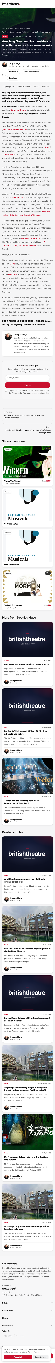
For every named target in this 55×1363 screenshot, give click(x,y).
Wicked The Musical (12, 481)
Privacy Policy (33, 1352)
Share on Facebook (31, 72)
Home (4, 28)
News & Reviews (16, 28)
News (28, 28)
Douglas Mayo (20, 334)
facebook (20, 1336)
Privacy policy (17, 393)
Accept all (18, 1357)
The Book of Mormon (30, 238)
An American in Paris (28, 245)
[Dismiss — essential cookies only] (48, 1349)
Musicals (8, 449)
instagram (8, 1336)
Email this (13, 78)
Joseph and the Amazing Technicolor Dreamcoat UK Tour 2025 (22, 802)
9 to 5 (47, 147)
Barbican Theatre (18, 110)
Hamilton (12, 274)
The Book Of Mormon (13, 605)
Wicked (6, 129)
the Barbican (10, 154)
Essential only (40, 1357)
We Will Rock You (19, 129)
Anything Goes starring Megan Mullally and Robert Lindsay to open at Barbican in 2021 (25, 1088)
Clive (12, 264)
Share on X (13, 72)
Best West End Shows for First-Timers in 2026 (26, 664)
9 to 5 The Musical (11, 564)
